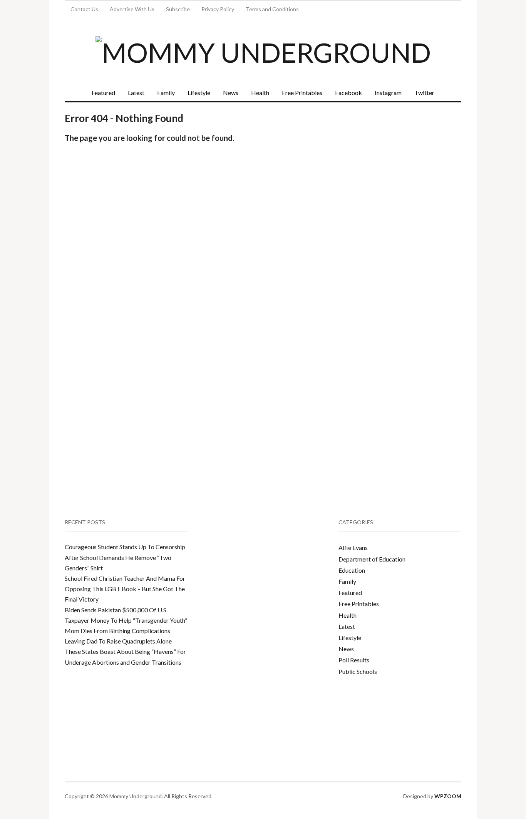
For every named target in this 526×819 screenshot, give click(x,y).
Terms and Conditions (272, 9)
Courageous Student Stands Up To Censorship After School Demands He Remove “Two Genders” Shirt (125, 557)
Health (260, 92)
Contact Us (84, 9)
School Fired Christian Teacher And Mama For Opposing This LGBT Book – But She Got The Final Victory (125, 589)
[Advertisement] (396, 179)
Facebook (348, 92)
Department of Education (371, 559)
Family (166, 92)
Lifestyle (199, 92)
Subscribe (178, 9)
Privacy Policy (217, 9)
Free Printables (302, 92)
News (230, 92)
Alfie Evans (353, 547)
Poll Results (353, 660)
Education (351, 570)
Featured (103, 92)
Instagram (388, 92)
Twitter (424, 92)
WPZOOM (447, 796)
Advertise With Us (132, 9)
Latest (136, 92)
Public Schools (357, 671)
